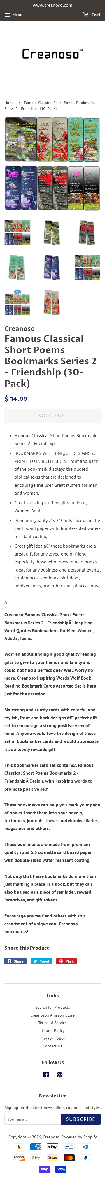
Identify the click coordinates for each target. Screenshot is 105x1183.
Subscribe (81, 1119)
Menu (16, 14)
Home (9, 103)
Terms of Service (52, 1022)
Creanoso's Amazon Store (52, 1015)
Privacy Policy (52, 1038)
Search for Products (52, 1007)
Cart (95, 15)
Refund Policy (53, 1030)
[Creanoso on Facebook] (46, 1075)
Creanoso (51, 1137)
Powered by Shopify (79, 1137)
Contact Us (52, 1046)
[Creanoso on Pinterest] (59, 1075)
